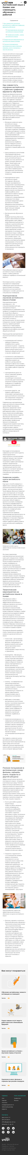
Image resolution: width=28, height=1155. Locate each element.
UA (21, 2)
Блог (3, 1098)
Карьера (4, 1100)
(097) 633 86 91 (6, 1119)
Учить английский (20, 1095)
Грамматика (17, 1098)
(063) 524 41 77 (6, 1117)
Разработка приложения (9, 1148)
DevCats (11, 1146)
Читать (4, 998)
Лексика (16, 1100)
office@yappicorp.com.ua (8, 1122)
